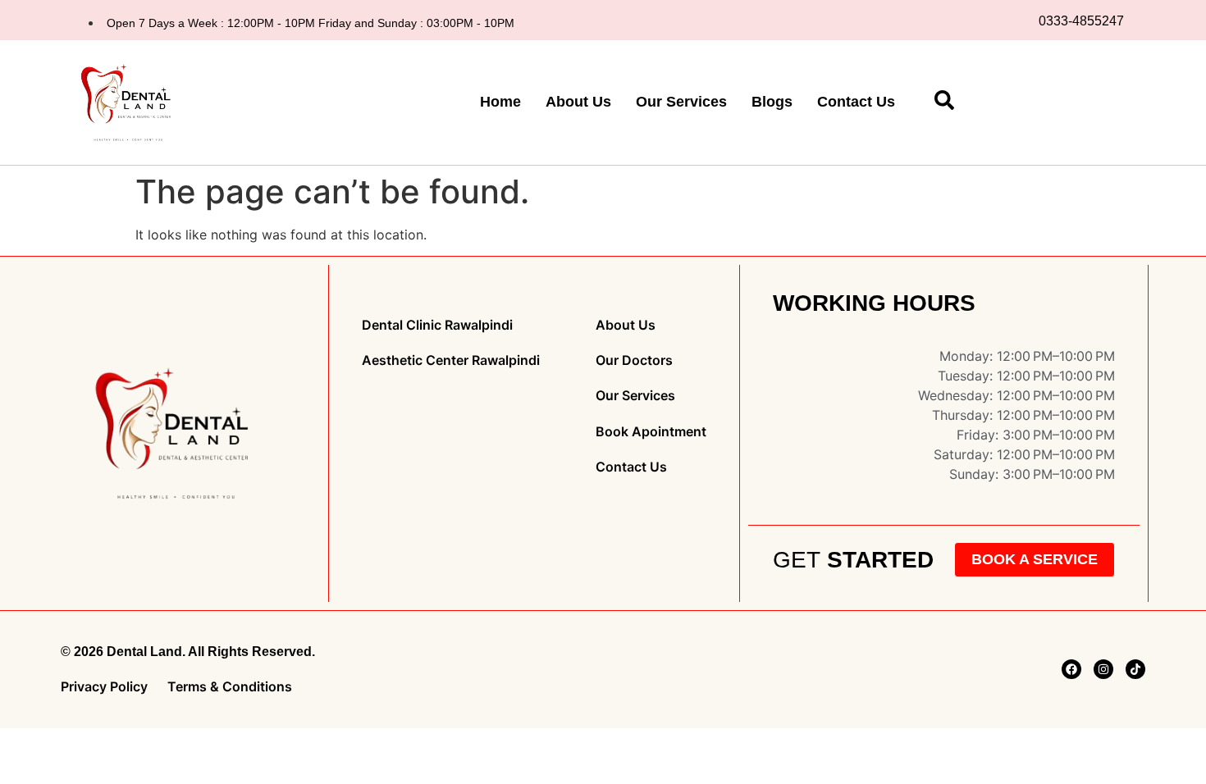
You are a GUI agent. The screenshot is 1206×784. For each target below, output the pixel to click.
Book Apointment (651, 432)
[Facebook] (1071, 669)
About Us (578, 101)
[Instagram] (1103, 669)
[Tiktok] (1135, 669)
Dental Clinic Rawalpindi (437, 325)
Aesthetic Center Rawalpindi (451, 360)
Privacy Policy (104, 687)
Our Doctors (634, 360)
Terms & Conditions (229, 687)
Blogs (772, 101)
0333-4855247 (1081, 21)
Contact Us (856, 101)
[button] (944, 105)
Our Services (681, 101)
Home (500, 101)
